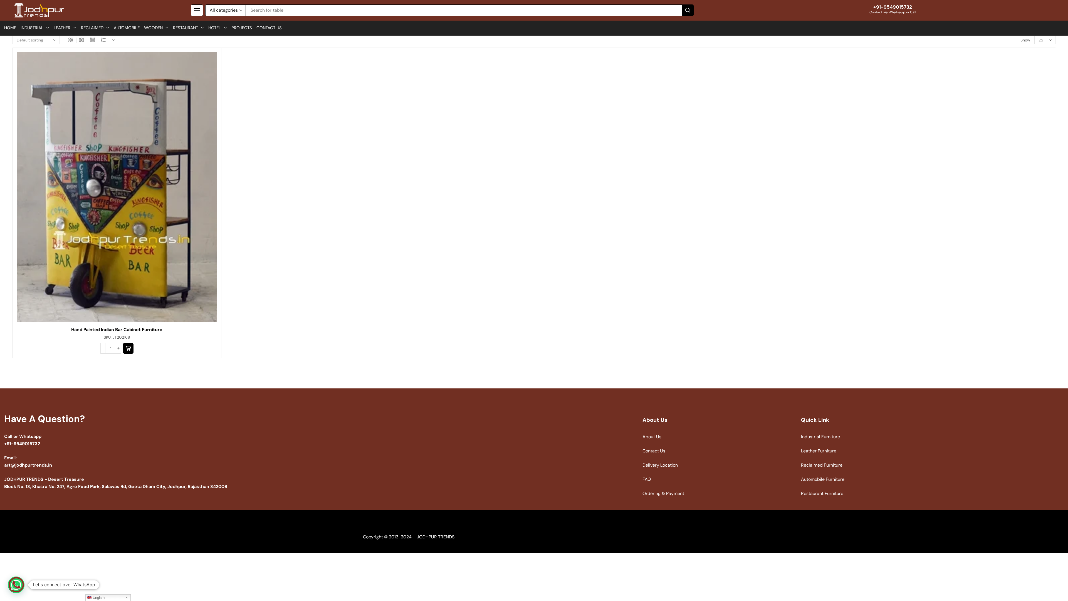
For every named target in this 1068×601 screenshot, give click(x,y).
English (98, 597)
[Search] (687, 10)
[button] (197, 10)
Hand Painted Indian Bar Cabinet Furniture (116, 329)
